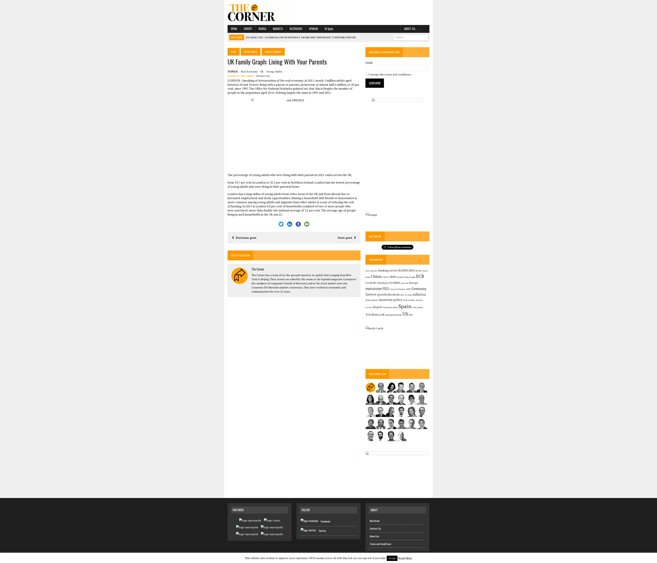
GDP (408, 289)
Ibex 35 (403, 295)
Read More (405, 558)
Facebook (325, 521)
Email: (369, 62)
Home (233, 52)
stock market (417, 307)
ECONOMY (370, 283)
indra (409, 295)
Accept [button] (392, 558)
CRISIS (385, 277)
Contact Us (375, 528)
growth (382, 294)
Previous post (246, 238)
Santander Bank (390, 307)
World (262, 29)
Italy (368, 300)
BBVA (412, 270)
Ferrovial (393, 289)
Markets (278, 29)
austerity (373, 270)
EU (390, 282)
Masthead (374, 521)
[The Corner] (260, 12)
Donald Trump (403, 277)
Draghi (412, 277)
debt (393, 277)
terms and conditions (397, 74)
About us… (410, 29)
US (405, 314)
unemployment (393, 314)
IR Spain (329, 29)
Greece (371, 294)
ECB (420, 276)
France (401, 289)
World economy (273, 52)
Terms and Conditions (380, 544)
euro (396, 282)
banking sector (388, 270)
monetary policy (390, 300)
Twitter (322, 531)
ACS (367, 270)
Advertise (374, 536)
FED (385, 288)
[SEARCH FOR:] (411, 37)
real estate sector (413, 300)
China (376, 276)
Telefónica (373, 314)
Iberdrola (394, 294)
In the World (250, 52)
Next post (345, 238)
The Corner (247, 76)
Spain (234, 29)
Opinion (313, 29)
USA (411, 314)
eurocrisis (405, 283)
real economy (249, 71)
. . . (424, 29)
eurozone (373, 288)
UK (262, 71)
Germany (419, 288)
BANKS (403, 270)
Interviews (296, 29)
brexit (418, 270)
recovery (368, 307)
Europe (248, 29)
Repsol (377, 307)
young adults (274, 71)
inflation (419, 294)
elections (382, 283)
